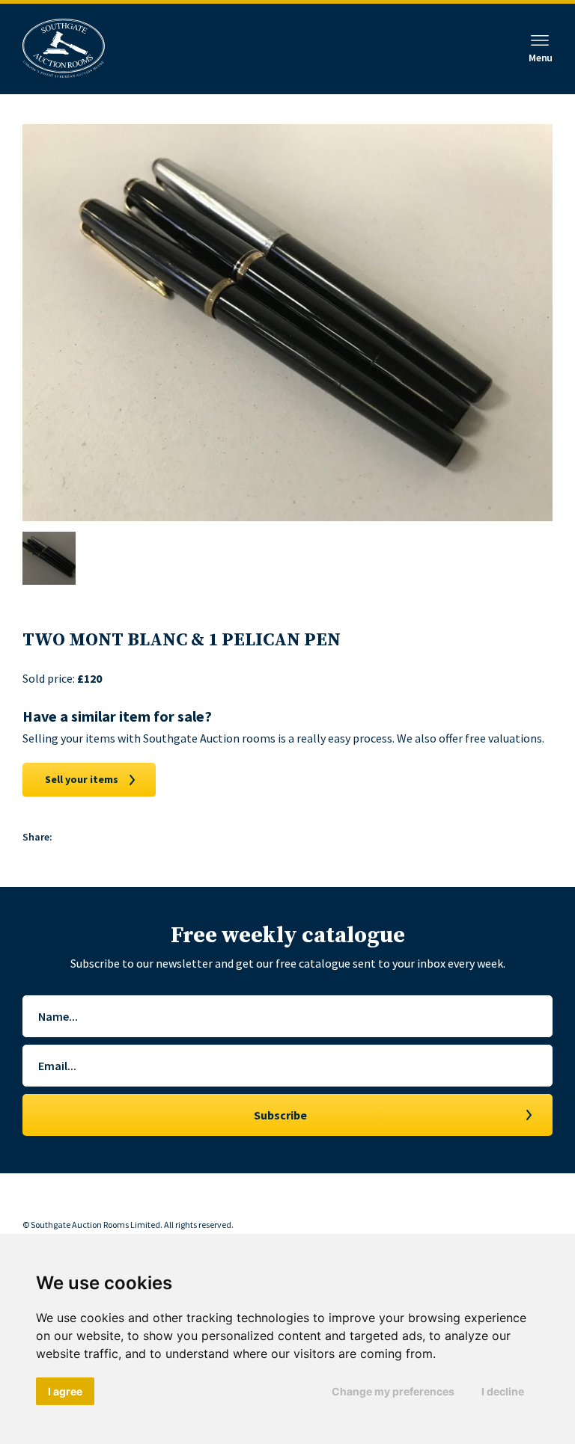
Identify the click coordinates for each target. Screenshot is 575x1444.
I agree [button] (65, 1391)
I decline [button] (502, 1391)
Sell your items (81, 779)
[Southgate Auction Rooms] (63, 49)
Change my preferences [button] (393, 1391)
